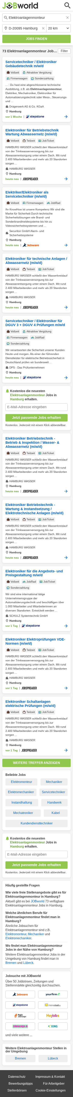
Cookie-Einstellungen (51, 1090)
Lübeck (28, 962)
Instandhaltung (21, 802)
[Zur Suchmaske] (67, 5)
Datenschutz (17, 1076)
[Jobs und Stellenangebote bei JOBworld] (20, 5)
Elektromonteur (21, 782)
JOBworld (37, 901)
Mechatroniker (23, 813)
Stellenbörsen (17, 1090)
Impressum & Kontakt (50, 1076)
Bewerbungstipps (21, 1083)
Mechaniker (54, 782)
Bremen (10, 962)
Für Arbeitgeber (53, 1083)
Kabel (56, 813)
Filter (64, 51)
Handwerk (54, 802)
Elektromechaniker (21, 792)
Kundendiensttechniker (37, 823)
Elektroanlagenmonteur (26, 51)
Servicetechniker (53, 792)
